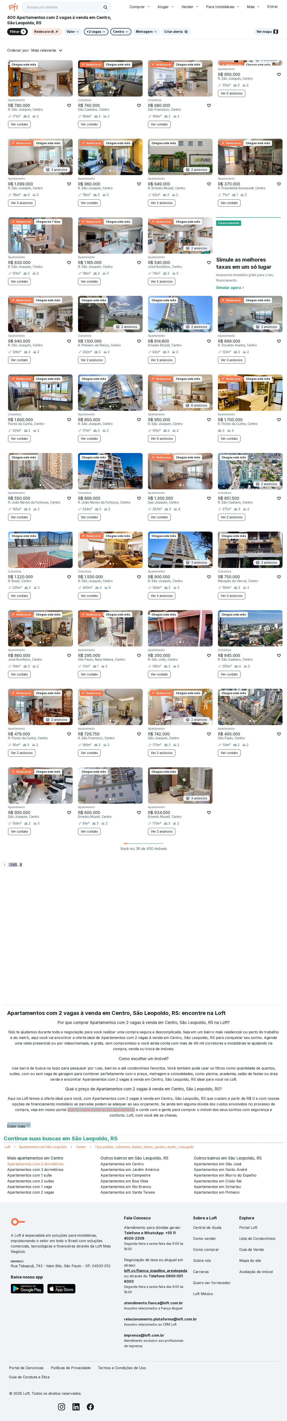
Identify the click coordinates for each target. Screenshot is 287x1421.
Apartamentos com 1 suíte (29, 1175)
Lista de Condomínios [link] (257, 1238)
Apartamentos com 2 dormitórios (35, 1164)
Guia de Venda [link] (251, 1249)
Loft (7, 1147)
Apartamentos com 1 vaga (29, 1186)
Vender (187, 6)
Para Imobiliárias (220, 6)
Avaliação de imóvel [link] (256, 1271)
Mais (251, 6)
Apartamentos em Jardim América (129, 1169)
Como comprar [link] (206, 1249)
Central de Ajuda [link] (207, 1227)
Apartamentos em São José (217, 1164)
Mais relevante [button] (43, 50)
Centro (81, 1147)
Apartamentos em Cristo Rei (217, 1181)
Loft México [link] (203, 1293)
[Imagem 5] (52, 92)
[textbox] (66, 7)
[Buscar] (105, 7)
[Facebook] (90, 1407)
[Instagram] (61, 1407)
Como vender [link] (204, 1238)
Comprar (137, 6)
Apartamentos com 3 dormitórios (35, 1169)
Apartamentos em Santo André (220, 1169)
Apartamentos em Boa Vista (124, 1181)
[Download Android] (27, 1289)
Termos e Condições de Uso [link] (122, 1368)
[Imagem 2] (43, 92)
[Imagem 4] (49, 92)
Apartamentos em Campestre (125, 1175)
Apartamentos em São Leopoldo (43, 1147)
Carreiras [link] (201, 1271)
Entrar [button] (272, 6)
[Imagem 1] (40, 92)
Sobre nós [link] (202, 1260)
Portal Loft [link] (248, 1227)
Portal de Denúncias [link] (26, 1368)
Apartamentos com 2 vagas (30, 1192)
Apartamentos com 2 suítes (30, 1181)
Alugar (163, 6)
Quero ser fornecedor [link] (212, 1282)
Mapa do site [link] (250, 1260)
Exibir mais (16, 1126)
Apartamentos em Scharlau (217, 1186)
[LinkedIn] (76, 1407)
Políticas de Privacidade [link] (71, 1368)
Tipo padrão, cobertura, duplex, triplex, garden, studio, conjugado (144, 1147)
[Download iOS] (61, 1289)
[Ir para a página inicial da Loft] (15, 7)
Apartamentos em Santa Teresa (127, 1192)
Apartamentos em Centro (122, 1164)
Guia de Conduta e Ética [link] (29, 1377)
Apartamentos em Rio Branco (125, 1186)
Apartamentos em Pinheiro (216, 1192)
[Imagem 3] (46, 92)
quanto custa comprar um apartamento (101, 1109)
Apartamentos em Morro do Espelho (225, 1175)
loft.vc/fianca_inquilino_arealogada (155, 1270)
